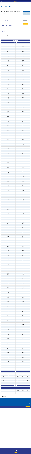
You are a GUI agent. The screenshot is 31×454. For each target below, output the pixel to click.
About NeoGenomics (15, 452)
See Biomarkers (2, 17)
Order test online (27, 406)
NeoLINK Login (15, 1)
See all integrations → (25, 20)
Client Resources (25, 23)
